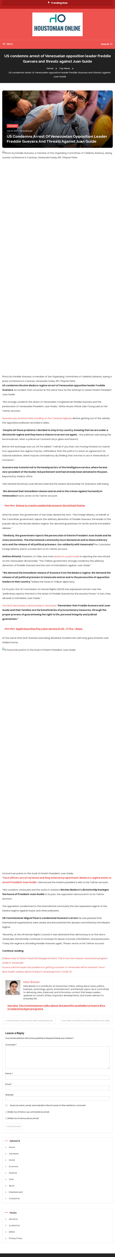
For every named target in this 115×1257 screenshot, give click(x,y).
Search (105, 44)
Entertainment (16, 1192)
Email (8, 1084)
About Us (13, 1219)
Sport (11, 1185)
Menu (10, 43)
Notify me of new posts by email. (23, 1118)
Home (12, 1147)
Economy (13, 1166)
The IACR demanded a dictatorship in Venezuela (29, 605)
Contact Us (14, 1198)
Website (9, 1094)
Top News (12, 126)
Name (9, 1073)
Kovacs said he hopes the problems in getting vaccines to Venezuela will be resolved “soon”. (54, 967)
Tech (11, 1179)
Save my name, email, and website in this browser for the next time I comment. (48, 1105)
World (12, 1160)
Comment (11, 1044)
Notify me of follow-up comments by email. (29, 1112)
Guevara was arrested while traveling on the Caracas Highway (37, 418)
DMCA (12, 1231)
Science (13, 1172)
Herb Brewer (26, 131)
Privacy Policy (15, 1238)
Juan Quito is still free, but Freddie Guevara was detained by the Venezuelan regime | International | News (87, 1020)
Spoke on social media (66, 556)
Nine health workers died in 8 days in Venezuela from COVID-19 (37, 971)
